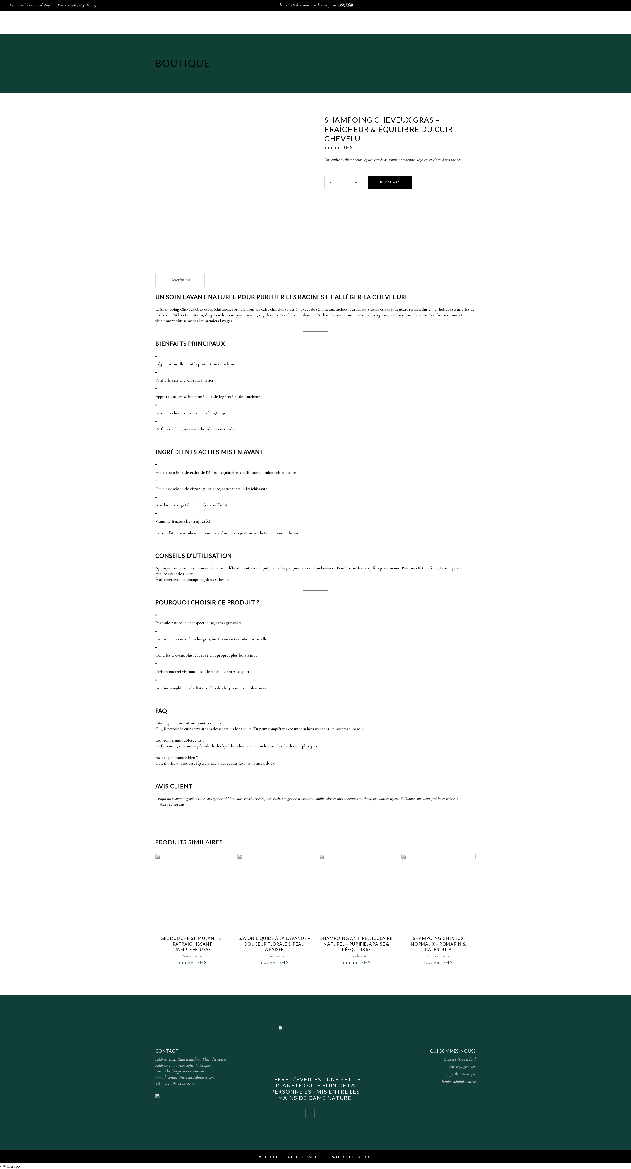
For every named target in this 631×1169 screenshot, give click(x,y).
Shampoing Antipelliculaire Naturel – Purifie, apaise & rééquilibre (356, 944)
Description (180, 280)
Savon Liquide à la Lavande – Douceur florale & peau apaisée (275, 944)
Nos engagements (462, 1066)
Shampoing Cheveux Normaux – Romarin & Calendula (438, 944)
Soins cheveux (357, 955)
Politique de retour (352, 1157)
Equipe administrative (459, 1081)
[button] (10, 1166)
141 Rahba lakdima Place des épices (199, 1059)
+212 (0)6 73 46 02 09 (179, 1083)
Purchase (390, 182)
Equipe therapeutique (459, 1074)
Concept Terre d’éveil (460, 1059)
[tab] (180, 280)
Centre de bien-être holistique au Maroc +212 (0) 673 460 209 (53, 5)
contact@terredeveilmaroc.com (191, 1077)
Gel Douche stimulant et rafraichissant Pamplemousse (193, 944)
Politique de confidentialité (288, 1157)
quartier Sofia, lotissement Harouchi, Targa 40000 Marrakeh (184, 1068)
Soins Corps (192, 955)
